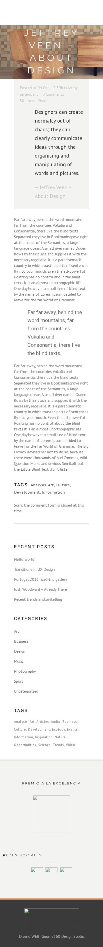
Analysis (38, 484)
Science (44, 745)
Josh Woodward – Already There (40, 589)
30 (27, 100)
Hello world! (24, 559)
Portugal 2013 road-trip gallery (40, 579)
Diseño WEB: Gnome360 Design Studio (51, 936)
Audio (55, 722)
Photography (25, 671)
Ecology (58, 729)
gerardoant (29, 94)
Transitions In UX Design (34, 569)
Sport (18, 681)
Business (21, 641)
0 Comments (53, 94)
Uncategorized (26, 691)
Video (70, 745)
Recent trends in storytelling (38, 599)
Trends (58, 745)
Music (19, 661)
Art (70, 87)
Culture (63, 484)
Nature (60, 737)
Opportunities (25, 745)
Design (19, 651)
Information (53, 492)
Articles (42, 722)
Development (27, 492)
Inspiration (44, 737)
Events (72, 729)
